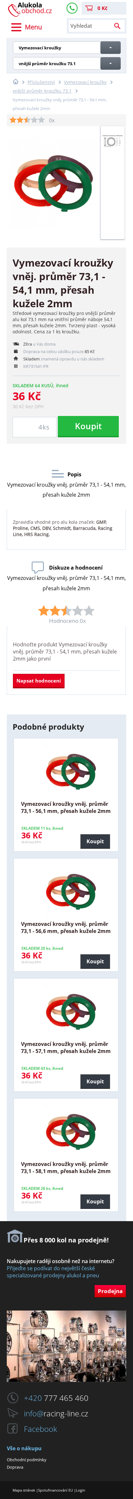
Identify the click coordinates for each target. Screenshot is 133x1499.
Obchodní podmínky (26, 1460)
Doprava (15, 1467)
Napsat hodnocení (38, 680)
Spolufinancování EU (55, 1490)
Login (80, 1490)
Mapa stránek (24, 1490)
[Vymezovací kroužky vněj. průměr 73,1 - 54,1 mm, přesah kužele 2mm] (112, 150)
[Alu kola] (30, 14)
